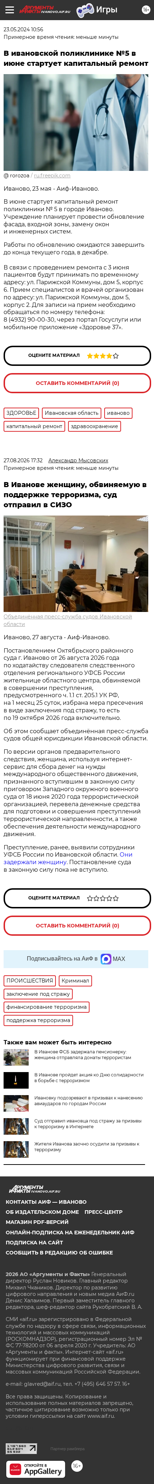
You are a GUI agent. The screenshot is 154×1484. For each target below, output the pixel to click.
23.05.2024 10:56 (23, 29)
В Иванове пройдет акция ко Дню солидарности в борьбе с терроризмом (89, 1077)
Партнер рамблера (67, 1449)
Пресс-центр (103, 1212)
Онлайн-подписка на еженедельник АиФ (70, 1232)
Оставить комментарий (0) (77, 383)
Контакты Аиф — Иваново (46, 1202)
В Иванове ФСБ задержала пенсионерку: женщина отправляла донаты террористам (82, 1054)
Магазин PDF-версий (37, 1222)
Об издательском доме (42, 1212)
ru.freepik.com (52, 175)
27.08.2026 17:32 (23, 460)
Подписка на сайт (34, 1242)
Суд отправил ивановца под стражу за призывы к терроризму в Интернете (87, 1123)
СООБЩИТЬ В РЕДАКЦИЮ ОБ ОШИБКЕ (59, 1252)
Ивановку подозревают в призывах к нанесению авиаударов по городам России (88, 1100)
